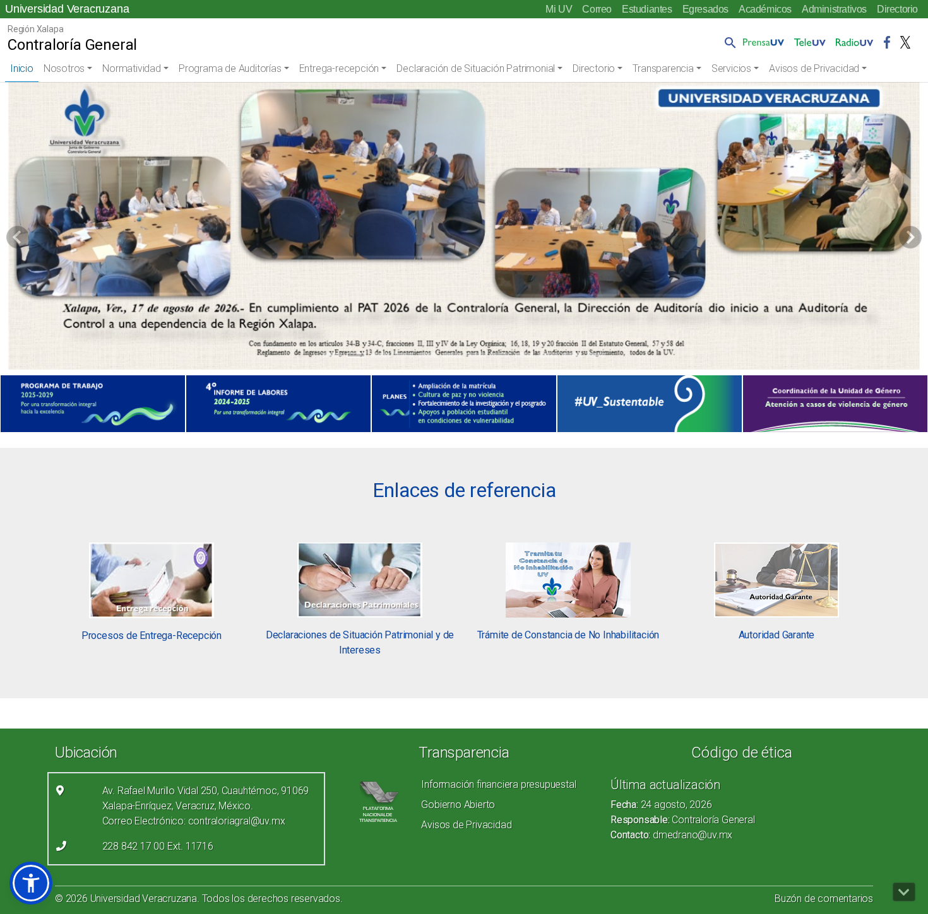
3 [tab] (380, 357)
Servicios (731, 68)
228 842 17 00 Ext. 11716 (157, 846)
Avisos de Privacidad (814, 68)
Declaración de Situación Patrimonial (475, 68)
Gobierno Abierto (458, 805)
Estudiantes (647, 9)
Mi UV (558, 9)
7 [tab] (476, 357)
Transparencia (663, 68)
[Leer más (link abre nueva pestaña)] (151, 579)
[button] (728, 42)
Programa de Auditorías (230, 68)
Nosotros (64, 68)
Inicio (21, 68)
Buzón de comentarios (824, 899)
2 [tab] (356, 357)
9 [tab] (524, 357)
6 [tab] (452, 357)
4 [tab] (404, 357)
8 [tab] (500, 357)
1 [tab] (332, 357)
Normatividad (131, 68)
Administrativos (834, 9)
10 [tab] (548, 357)
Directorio (897, 9)
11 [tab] (572, 357)
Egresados (705, 9)
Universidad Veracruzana (67, 9)
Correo (597, 9)
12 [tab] (596, 357)
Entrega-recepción (339, 68)
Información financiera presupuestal (498, 784)
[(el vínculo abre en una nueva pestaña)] (92, 403)
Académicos (765, 9)
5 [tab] (428, 357)
